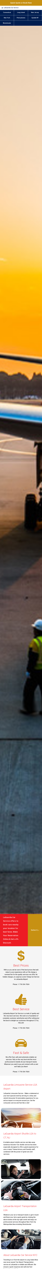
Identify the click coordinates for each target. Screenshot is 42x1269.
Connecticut (7, 12)
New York (7, 18)
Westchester (7, 23)
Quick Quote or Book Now (21, 3)
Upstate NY (34, 18)
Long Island (21, 12)
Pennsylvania (21, 18)
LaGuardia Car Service (11, 8)
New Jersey (35, 12)
